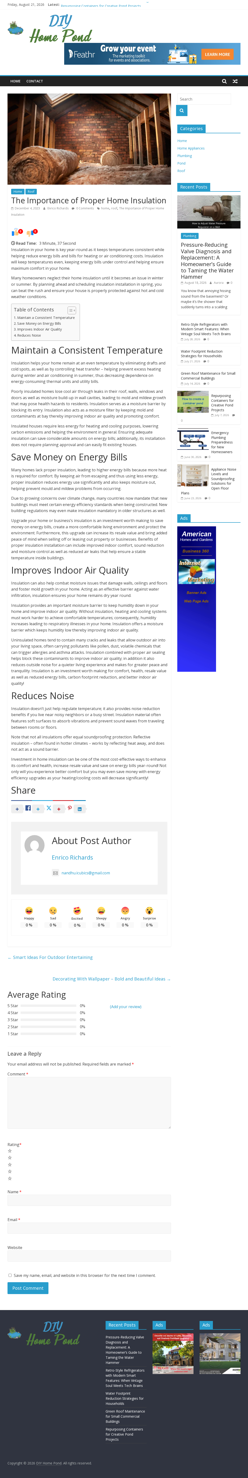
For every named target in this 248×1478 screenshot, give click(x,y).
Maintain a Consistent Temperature (46, 317)
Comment (18, 1074)
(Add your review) (125, 1006)
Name (15, 1191)
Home (15, 81)
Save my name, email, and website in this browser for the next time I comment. (85, 1275)
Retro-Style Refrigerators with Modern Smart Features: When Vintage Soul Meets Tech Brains (206, 329)
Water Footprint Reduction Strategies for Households (202, 353)
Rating (15, 1144)
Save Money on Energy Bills (39, 323)
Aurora (219, 283)
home (105, 208)
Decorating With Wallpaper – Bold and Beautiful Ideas (112, 979)
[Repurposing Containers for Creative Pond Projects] (193, 393)
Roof (31, 192)
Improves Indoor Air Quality (39, 329)
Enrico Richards (58, 208)
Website (15, 1247)
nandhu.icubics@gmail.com (86, 873)
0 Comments (85, 208)
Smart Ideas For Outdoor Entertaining (50, 957)
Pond (181, 163)
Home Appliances (191, 148)
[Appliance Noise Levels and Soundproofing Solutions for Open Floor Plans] (193, 467)
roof (114, 208)
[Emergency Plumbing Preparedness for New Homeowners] (193, 430)
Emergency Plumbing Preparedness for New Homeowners (222, 442)
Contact (34, 81)
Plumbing (184, 155)
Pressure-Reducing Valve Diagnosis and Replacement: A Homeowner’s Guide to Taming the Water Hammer (207, 260)
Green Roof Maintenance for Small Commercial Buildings (105, 4)
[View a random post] (235, 81)
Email (14, 1219)
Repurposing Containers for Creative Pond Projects (222, 402)
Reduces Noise (29, 335)
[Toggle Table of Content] (69, 310)
